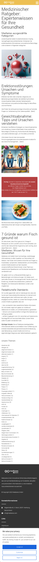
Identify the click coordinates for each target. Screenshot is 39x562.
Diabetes (4, 378)
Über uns (4, 454)
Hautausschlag (6, 398)
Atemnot (4, 365)
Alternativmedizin (6, 354)
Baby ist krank (5, 371)
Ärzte (3, 361)
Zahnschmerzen (6, 459)
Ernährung (4, 385)
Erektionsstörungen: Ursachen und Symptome (17, 89)
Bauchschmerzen (7, 374)
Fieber (3, 387)
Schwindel (4, 448)
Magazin (4, 430)
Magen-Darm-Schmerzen (9, 433)
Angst (3, 358)
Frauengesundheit (7, 391)
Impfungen (5, 411)
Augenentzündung (7, 367)
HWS (3, 409)
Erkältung (4, 382)
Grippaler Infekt (6, 393)
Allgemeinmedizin (7, 350)
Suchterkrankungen (7, 452)
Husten (4, 406)
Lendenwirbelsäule (7, 426)
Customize (19, 552)
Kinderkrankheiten (7, 417)
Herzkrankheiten (6, 400)
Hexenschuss (5, 402)
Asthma (4, 363)
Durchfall (4, 380)
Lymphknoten (5, 428)
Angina (3, 356)
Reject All (19, 558)
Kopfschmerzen (6, 420)
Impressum (5, 525)
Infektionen (5, 413)
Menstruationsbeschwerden (9, 437)
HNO (3, 404)
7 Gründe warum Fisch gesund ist (19, 236)
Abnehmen (5, 345)
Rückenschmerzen (7, 446)
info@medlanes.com (20, 188)
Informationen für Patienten (9, 415)
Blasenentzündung (7, 376)
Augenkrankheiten (7, 369)
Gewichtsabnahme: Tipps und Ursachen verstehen (17, 120)
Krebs (3, 422)
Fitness (4, 389)
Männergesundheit (7, 435)
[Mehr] (33, 111)
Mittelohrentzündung (7, 441)
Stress (3, 450)
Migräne (4, 439)
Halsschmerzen (6, 395)
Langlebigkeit (5, 424)
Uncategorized (6, 457)
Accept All (19, 547)
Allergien (4, 347)
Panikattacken (6, 444)
